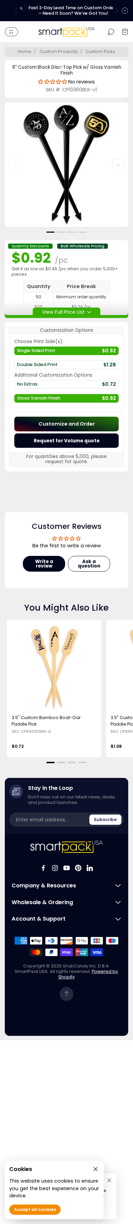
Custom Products (59, 51)
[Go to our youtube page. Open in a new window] (66, 867)
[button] (50, 232)
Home (24, 51)
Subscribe (105, 819)
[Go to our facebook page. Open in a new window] (43, 867)
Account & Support (38, 919)
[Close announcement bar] (124, 10)
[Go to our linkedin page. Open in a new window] (89, 867)
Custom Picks (100, 51)
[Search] (111, 31)
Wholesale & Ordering (42, 902)
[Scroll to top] (67, 994)
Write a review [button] (44, 564)
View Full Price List (63, 312)
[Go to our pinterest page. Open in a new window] (78, 867)
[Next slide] (116, 10)
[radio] (66, 352)
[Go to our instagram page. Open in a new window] (54, 867)
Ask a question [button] (89, 564)
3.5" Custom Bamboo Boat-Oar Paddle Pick (46, 721)
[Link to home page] (66, 846)
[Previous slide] (16, 10)
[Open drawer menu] (11, 31)
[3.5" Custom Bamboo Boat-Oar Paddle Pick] (54, 667)
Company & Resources (44, 885)
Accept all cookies (35, 1209)
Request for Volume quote (67, 441)
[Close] (109, 1180)
